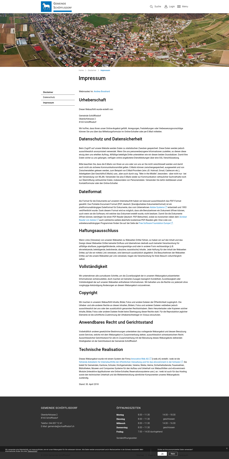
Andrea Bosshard (102, 91)
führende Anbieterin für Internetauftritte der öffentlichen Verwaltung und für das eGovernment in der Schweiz (131, 362)
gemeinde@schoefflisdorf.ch (61, 426)
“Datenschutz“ (32, 451)
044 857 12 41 (55, 423)
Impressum (50, 103)
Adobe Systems (158, 207)
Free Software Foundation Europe (156, 223)
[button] (155, 6)
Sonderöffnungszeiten (126, 438)
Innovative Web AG (141, 359)
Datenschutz (49, 97)
